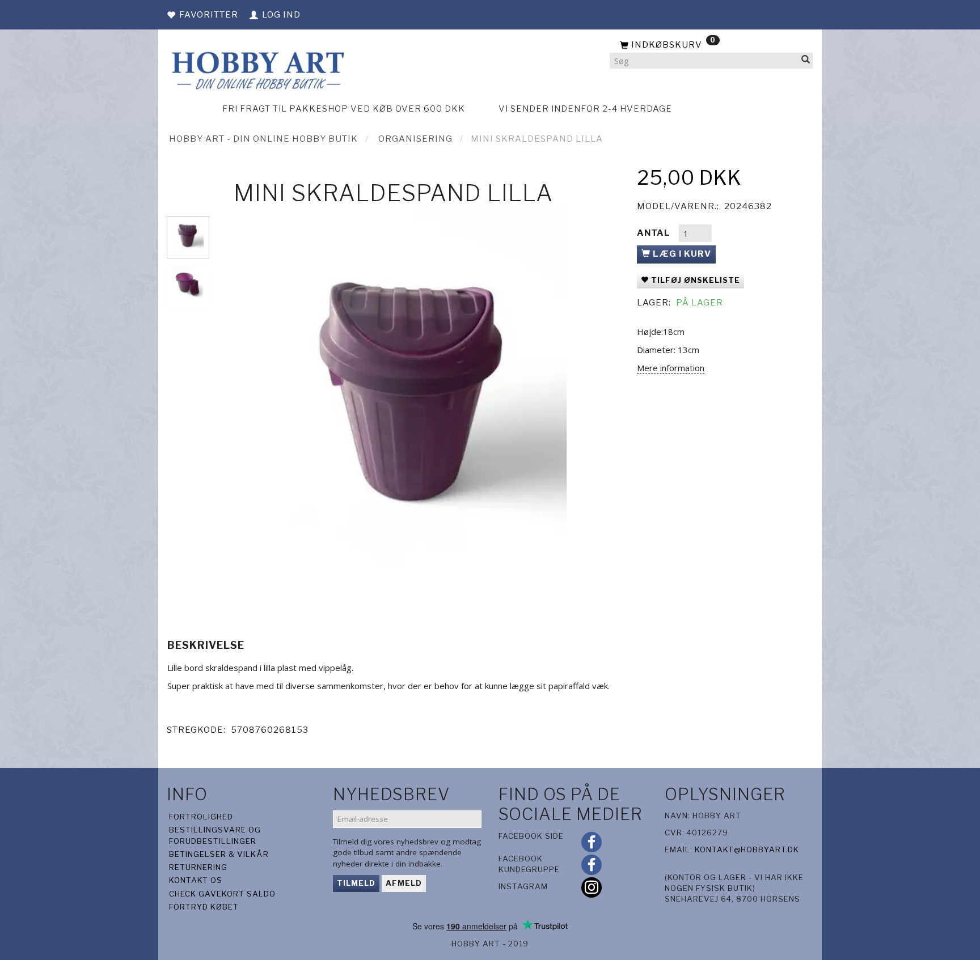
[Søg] (805, 61)
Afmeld (404, 882)
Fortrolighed (201, 816)
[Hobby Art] (257, 69)
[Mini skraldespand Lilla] (420, 406)
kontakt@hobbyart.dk (747, 849)
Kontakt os (195, 880)
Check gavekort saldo (222, 893)
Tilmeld (356, 882)
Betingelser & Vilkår (219, 854)
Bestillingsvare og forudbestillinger (215, 835)
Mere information (670, 367)
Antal (655, 233)
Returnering (198, 867)
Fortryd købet (204, 906)
